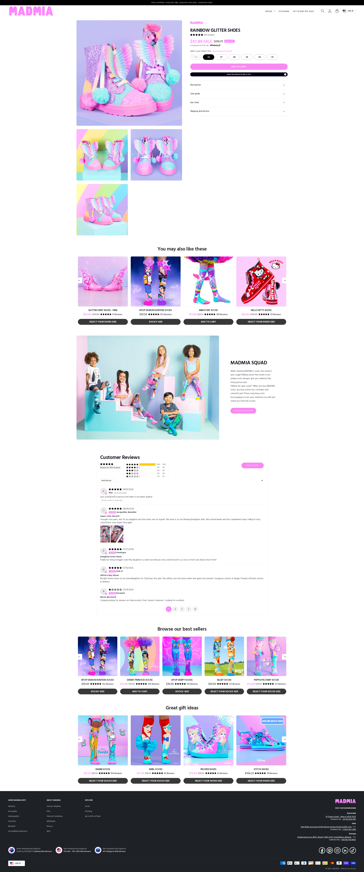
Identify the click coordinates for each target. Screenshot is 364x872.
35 (196, 57)
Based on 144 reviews (110, 467)
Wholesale (51, 821)
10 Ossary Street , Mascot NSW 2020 (341, 816)
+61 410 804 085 (349, 819)
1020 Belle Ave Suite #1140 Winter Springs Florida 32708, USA (326, 827)
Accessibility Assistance (17, 831)
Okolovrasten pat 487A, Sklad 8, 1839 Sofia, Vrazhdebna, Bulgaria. (324, 837)
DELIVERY (11, 806)
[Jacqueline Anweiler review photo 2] (117, 534)
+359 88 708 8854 (348, 839)
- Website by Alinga (348, 868)
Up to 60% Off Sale (93, 816)
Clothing (88, 811)
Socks (87, 806)
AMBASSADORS (13, 816)
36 (208, 57)
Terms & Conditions (55, 816)
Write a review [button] (252, 465)
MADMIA (335, 868)
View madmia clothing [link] (243, 411)
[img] (115, 489)
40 (259, 57)
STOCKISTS (12, 821)
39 (247, 57)
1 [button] (168, 609)
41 (272, 57)
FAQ (48, 811)
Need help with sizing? (222, 51)
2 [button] (175, 609)
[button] (270, 11)
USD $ (350, 11)
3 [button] (182, 609)
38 (234, 57)
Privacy (50, 826)
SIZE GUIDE (12, 811)
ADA (48, 831)
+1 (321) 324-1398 (349, 829)
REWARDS (11, 826)
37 (221, 57)
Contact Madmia (54, 806)
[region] (182, 2)
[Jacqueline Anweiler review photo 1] (105, 534)
